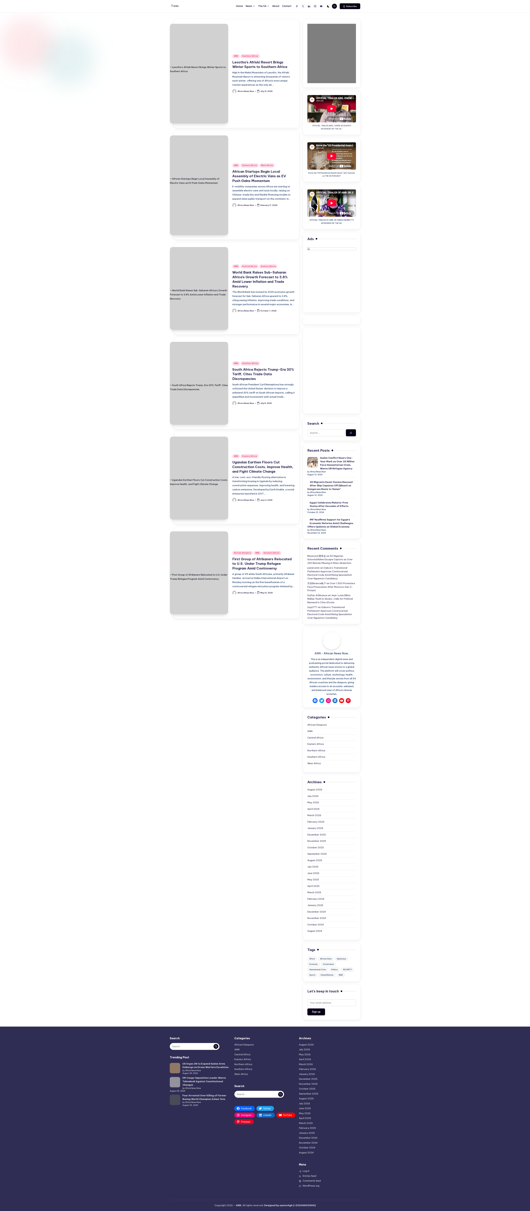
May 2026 (313, 802)
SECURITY (347, 969)
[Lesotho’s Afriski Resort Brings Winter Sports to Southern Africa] (199, 94)
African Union (326, 959)
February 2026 (315, 821)
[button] (350, 6)
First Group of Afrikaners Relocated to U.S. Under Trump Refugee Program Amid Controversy (262, 563)
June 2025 (313, 873)
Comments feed (312, 1180)
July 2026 (312, 796)
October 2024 (315, 924)
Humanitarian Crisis (317, 969)
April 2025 (313, 886)
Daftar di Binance (317, 595)
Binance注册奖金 (316, 555)
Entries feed (309, 1175)
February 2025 (315, 898)
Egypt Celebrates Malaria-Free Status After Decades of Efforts (329, 504)
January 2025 (315, 905)
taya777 (312, 607)
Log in (306, 1170)
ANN (236, 56)
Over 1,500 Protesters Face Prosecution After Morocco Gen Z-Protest (331, 587)
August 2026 (314, 789)
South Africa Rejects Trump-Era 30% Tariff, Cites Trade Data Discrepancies (263, 374)
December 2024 (316, 911)
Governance (328, 964)
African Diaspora (242, 553)
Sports (312, 975)
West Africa (267, 165)
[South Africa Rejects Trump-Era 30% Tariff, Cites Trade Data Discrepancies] (199, 404)
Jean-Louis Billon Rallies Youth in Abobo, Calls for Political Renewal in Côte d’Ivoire (330, 599)
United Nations (327, 975)
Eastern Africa (249, 165)
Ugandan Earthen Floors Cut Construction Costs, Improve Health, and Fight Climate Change (262, 466)
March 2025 (314, 892)
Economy (313, 964)
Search (313, 423)
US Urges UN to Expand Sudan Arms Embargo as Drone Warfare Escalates (205, 1065)
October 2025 (315, 847)
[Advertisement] (331, 351)
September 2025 (317, 853)
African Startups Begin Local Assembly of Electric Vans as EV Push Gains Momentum (259, 176)
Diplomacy (341, 959)
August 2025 (314, 860)
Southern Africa (250, 56)
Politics (334, 969)
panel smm (313, 567)
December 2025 (316, 834)
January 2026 (315, 828)
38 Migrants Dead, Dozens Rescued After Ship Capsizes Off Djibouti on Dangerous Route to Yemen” (330, 486)
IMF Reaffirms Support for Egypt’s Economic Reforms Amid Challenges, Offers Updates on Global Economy (330, 523)
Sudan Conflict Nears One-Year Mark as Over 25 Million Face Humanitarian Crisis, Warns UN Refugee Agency (337, 463)
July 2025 (312, 866)
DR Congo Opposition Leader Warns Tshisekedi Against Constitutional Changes (204, 1081)
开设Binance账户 (316, 583)
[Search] (351, 432)
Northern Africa (316, 750)
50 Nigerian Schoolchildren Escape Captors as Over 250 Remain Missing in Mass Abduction (330, 559)
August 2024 (314, 930)
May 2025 (313, 879)
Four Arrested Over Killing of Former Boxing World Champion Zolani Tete (204, 1097)
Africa (312, 959)
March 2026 (314, 815)
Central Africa (249, 266)
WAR (341, 975)
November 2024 (316, 918)
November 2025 (316, 841)
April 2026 (313, 808)
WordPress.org (311, 1185)
